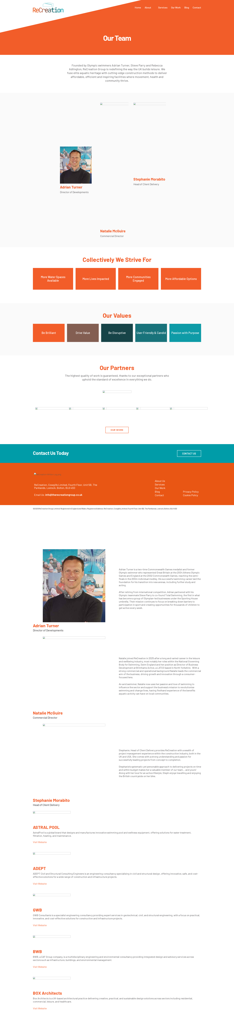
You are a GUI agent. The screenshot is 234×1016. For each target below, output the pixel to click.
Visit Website (40, 842)
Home (138, 7)
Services (162, 7)
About (148, 7)
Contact (197, 7)
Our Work (176, 7)
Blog (186, 7)
